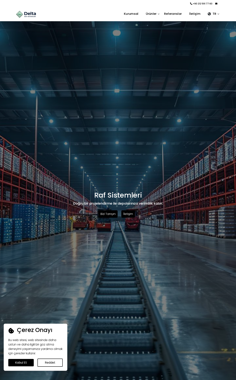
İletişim (194, 14)
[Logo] (30, 14)
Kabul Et (21, 362)
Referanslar (173, 14)
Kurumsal (131, 14)
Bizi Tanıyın (108, 214)
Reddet (50, 362)
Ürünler (151, 14)
